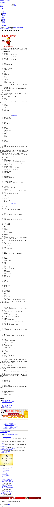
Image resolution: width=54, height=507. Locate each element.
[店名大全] (2, 2)
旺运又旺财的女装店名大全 (3, 446)
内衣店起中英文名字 (5, 406)
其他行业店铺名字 (4, 25)
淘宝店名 (18, 27)
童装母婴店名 (4, 13)
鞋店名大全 (3, 15)
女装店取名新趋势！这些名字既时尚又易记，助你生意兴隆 (12, 426)
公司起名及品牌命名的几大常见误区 (6, 493)
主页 (4, 28)
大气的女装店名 (4, 471)
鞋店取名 (3, 17)
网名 (2, 14)
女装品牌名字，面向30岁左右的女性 (5, 443)
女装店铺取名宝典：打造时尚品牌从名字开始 (10, 424)
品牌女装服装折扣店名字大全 (4, 452)
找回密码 (15, 4)
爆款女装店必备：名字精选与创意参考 (9, 425)
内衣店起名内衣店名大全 (6, 400)
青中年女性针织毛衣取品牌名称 (18, 396)
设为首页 (6, 0)
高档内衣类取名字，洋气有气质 (7, 405)
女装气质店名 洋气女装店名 (5, 475)
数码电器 (3, 22)
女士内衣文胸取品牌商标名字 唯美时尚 (8, 401)
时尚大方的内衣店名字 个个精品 (7, 402)
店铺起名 (21, 27)
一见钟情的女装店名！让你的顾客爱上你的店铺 (10, 427)
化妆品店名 (3, 12)
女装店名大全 (4, 11)
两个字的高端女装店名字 (6, 396)
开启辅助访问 (2, 0)
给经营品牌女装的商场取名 (3, 432)
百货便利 (3, 21)
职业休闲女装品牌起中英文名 (5, 470)
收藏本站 (8, 0)
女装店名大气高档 (4, 473)
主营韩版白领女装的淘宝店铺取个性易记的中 (7, 467)
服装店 (14, 27)
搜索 (8, 27)
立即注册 (15, 5)
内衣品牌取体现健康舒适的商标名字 (7, 407)
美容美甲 (3, 18)
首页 (2, 8)
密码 (1, 5)
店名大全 (1, 28)
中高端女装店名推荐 (4, 472)
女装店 (16, 27)
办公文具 (3, 20)
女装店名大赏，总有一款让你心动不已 (9, 428)
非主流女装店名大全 (4, 476)
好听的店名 (9, 504)
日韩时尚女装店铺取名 (5, 474)
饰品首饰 (3, 19)
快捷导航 (1, 6)
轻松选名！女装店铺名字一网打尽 (9, 423)
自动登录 (13, 4)
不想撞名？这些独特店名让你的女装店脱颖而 (6, 449)
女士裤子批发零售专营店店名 (5, 468)
